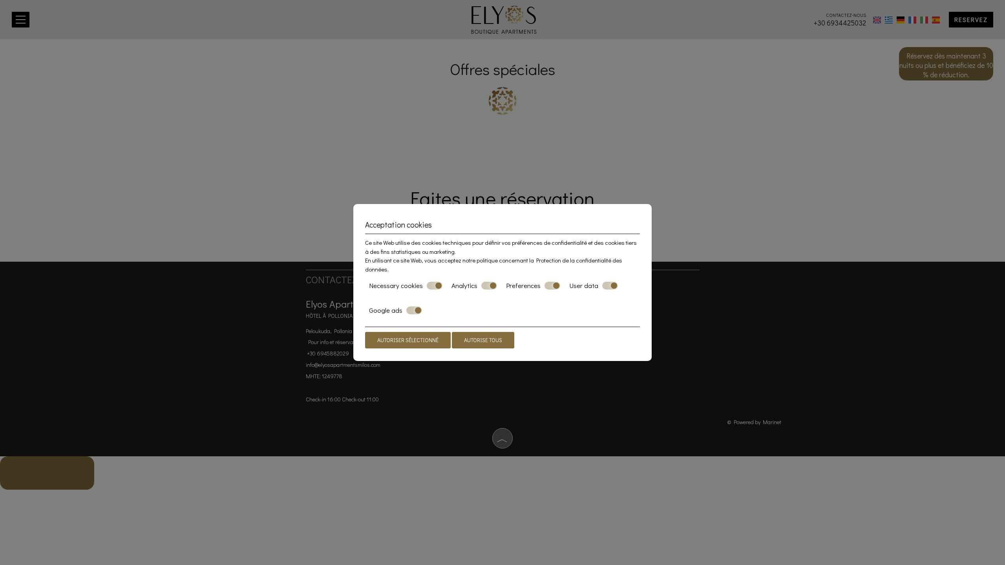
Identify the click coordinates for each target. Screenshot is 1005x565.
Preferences (523, 285)
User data (583, 285)
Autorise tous (483, 340)
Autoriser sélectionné (408, 340)
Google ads (385, 310)
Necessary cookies (396, 285)
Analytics (464, 285)
